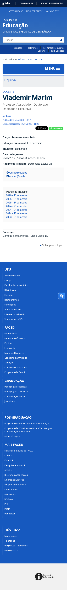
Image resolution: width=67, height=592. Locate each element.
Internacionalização (14, 314)
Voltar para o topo (52, 245)
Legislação (9, 347)
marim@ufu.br (17, 176)
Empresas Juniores (14, 479)
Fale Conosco (57, 50)
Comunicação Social (14, 396)
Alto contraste (34, 11)
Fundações (10, 304)
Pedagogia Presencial (15, 386)
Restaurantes (11, 299)
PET (6, 503)
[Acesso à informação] (45, 577)
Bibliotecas (10, 290)
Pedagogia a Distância (16, 391)
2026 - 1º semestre (16, 195)
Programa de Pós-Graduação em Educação (26, 423)
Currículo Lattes (18, 172)
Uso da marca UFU (14, 319)
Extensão (9, 460)
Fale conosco (11, 550)
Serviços (18, 47)
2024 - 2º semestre (16, 206)
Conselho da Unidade (15, 357)
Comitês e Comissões (15, 367)
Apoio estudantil (12, 309)
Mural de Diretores (14, 352)
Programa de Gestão (15, 372)
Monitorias (10, 494)
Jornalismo (9, 401)
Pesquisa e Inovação (15, 465)
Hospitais (9, 295)
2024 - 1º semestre (16, 213)
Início (21, 59)
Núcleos (8, 499)
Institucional (10, 333)
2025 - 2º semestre (16, 198)
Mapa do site (52, 11)
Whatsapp (57, 128)
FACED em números (14, 338)
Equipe (29, 59)
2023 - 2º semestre (16, 217)
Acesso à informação (52, 3)
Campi (7, 280)
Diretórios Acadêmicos (16, 474)
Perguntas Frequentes (53, 47)
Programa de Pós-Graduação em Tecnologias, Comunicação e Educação (28, 430)
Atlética (8, 470)
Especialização (12, 436)
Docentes (38, 59)
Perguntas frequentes (16, 545)
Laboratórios (11, 489)
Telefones (32, 47)
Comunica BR (26, 3)
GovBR (5, 2)
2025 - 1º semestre (16, 202)
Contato (42, 50)
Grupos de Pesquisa (15, 484)
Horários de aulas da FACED (19, 450)
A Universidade (12, 275)
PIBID (7, 508)
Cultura (8, 455)
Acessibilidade (16, 11)
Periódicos (9, 513)
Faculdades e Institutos (16, 285)
